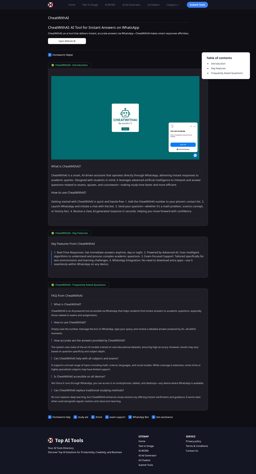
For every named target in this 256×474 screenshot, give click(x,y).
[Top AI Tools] (50, 4)
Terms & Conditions (197, 446)
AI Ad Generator (148, 455)
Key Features (218, 68)
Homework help (61, 417)
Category (172, 4)
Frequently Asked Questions (227, 73)
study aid (83, 417)
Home (142, 441)
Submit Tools (146, 465)
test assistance (164, 417)
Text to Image (146, 446)
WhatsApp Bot (141, 417)
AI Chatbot (144, 460)
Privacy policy (193, 441)
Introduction (218, 63)
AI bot (99, 417)
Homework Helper (62, 54)
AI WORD (144, 450)
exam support (117, 417)
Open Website (66, 41)
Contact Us (192, 450)
